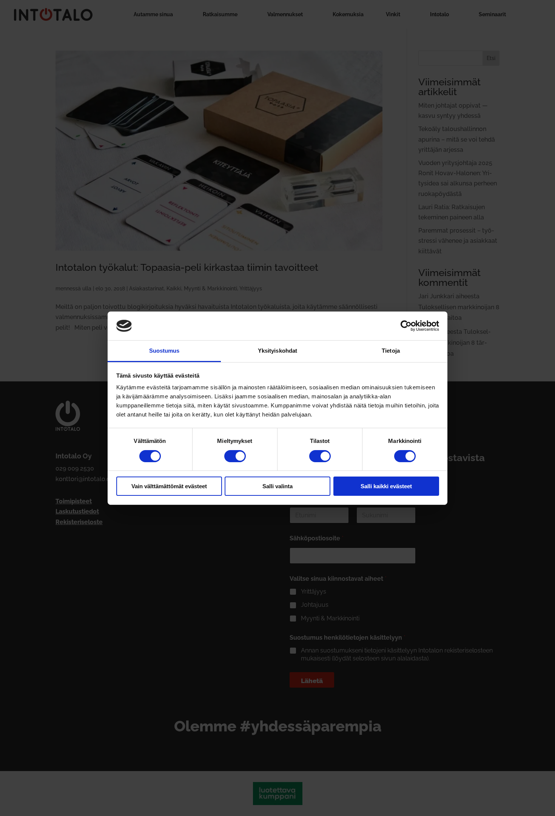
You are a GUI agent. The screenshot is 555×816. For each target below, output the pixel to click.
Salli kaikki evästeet (386, 486)
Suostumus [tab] (164, 350)
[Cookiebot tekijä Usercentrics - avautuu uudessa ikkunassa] (406, 326)
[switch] (235, 456)
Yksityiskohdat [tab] (277, 350)
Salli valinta (277, 486)
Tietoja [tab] (391, 350)
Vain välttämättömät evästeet (169, 486)
